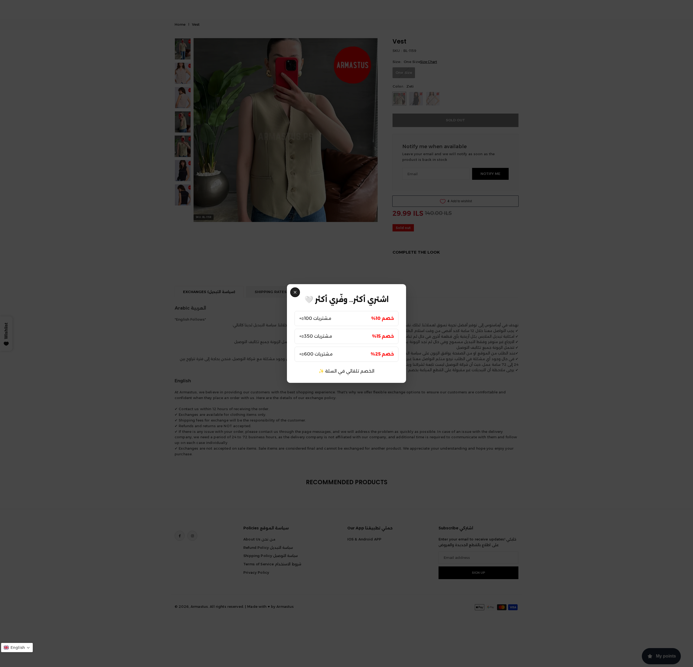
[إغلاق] (295, 292)
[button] (17, 647)
